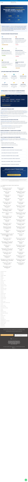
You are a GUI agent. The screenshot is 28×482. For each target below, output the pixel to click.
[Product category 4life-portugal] (20, 253)
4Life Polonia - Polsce (3, 315)
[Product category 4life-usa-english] (7, 267)
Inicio (1, 185)
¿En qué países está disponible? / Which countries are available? (10, 155)
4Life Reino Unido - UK (3, 319)
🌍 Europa (7, 95)
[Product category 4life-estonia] (7, 220)
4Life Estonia (2, 292)
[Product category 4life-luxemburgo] (7, 242)
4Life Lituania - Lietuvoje (3, 306)
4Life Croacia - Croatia (3, 284)
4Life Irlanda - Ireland (3, 301)
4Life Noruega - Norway (3, 311)
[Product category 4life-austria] (7, 192)
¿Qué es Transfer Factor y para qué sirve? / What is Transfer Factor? (10, 158)
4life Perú (2, 314)
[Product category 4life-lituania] (20, 239)
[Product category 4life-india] (7, 231)
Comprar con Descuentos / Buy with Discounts (21, 335)
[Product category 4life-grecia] (20, 224)
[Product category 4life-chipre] (7, 203)
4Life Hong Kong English (3, 297)
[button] (26, 480)
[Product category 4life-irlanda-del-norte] (7, 235)
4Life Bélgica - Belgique (3, 275)
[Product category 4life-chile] (20, 199)
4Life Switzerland (2, 324)
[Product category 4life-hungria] (20, 227)
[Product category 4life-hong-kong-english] (7, 227)
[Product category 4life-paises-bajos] (7, 249)
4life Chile (2, 279)
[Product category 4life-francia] (7, 224)
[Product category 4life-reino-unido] (20, 256)
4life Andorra (2, 272)
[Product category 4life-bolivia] (20, 196)
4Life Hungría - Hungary (3, 298)
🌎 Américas (3, 95)
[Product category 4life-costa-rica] (7, 206)
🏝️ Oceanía (19, 95)
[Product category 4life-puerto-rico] (7, 256)
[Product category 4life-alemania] (7, 189)
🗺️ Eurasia (15, 95)
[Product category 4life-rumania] (20, 260)
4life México (2, 310)
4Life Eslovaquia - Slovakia (3, 288)
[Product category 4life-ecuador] (20, 210)
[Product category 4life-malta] (20, 242)
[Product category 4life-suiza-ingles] (20, 263)
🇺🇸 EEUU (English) (18, 99)
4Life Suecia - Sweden (3, 323)
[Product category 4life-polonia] (7, 253)
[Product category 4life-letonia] (7, 239)
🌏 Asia (11, 95)
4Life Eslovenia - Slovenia (3, 289)
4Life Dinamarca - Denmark (4, 285)
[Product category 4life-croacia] (20, 206)
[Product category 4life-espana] (20, 217)
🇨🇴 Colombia (22, 99)
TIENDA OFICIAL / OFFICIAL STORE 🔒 (14, 0)
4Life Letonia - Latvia (3, 305)
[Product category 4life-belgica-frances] (20, 192)
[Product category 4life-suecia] (7, 263)
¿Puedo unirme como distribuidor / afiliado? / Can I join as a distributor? (11, 161)
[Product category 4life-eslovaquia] (20, 213)
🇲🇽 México (7, 99)
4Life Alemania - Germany (3, 271)
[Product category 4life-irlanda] (20, 231)
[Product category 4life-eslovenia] (7, 217)
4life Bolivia (2, 276)
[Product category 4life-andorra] (20, 189)
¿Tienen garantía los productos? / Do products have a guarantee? (10, 164)
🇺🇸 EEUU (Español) (12, 99)
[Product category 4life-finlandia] (20, 220)
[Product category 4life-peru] (20, 249)
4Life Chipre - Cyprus (3, 280)
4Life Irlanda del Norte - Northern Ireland (5, 302)
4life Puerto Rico (2, 318)
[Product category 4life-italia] (20, 235)
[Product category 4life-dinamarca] (7, 210)
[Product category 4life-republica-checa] (7, 260)
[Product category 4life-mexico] (7, 246)
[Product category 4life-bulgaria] (7, 199)
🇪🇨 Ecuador (3, 99)
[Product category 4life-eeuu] (7, 213)
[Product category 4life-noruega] (20, 246)
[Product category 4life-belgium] (7, 196)
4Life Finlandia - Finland (3, 293)
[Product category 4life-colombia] (20, 203)
